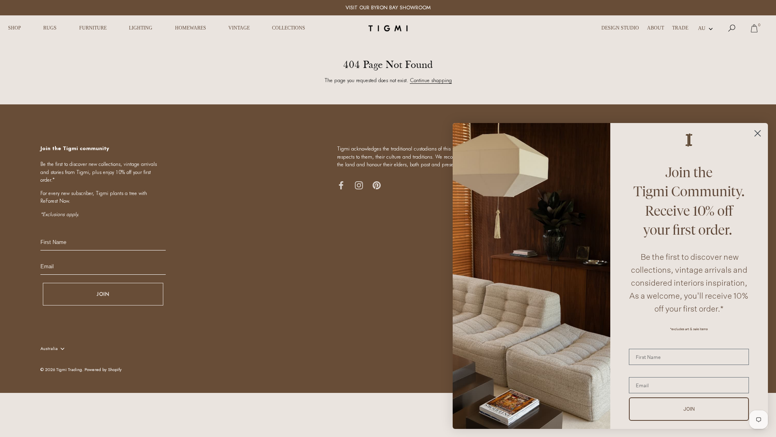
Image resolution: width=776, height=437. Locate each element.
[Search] (732, 28)
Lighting (140, 28)
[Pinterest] (377, 185)
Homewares (190, 28)
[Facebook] (341, 185)
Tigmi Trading (69, 369)
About (655, 28)
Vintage (239, 28)
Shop (14, 28)
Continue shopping (431, 80)
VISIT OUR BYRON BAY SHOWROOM (388, 7)
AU (701, 28)
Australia (49, 349)
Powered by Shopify (103, 369)
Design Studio (620, 28)
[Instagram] (359, 185)
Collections (288, 28)
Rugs (50, 28)
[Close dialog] (758, 133)
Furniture (93, 28)
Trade (680, 28)
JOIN (103, 294)
